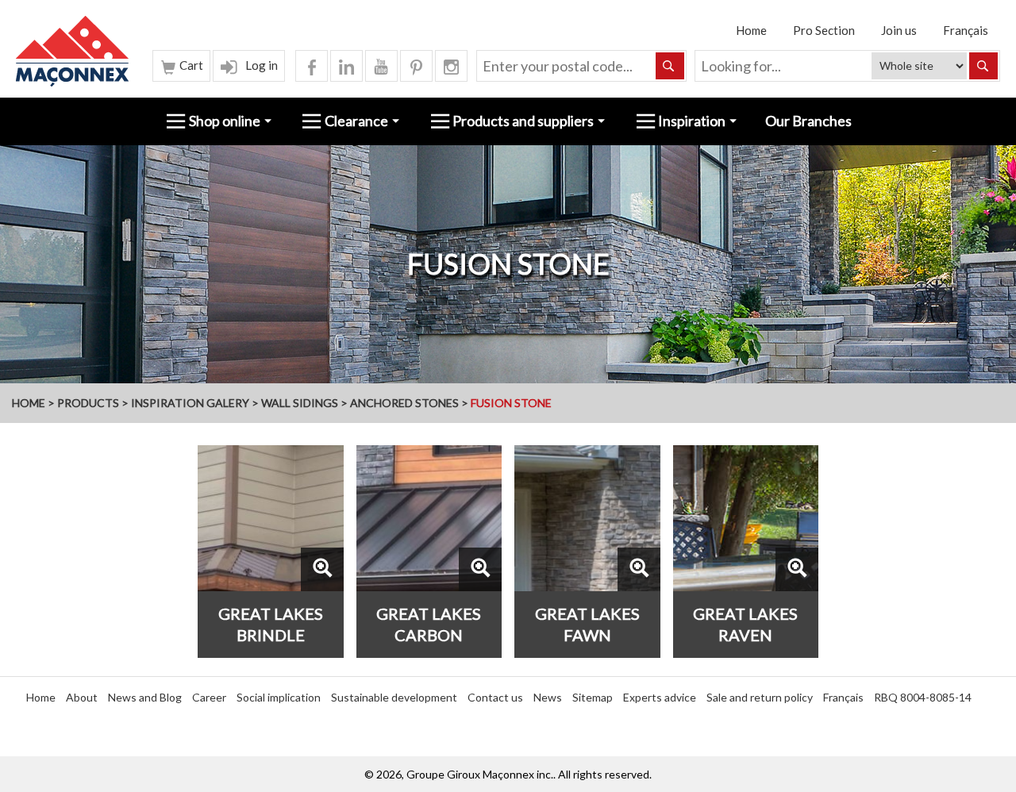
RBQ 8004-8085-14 (923, 697)
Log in (260, 65)
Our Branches (808, 120)
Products (88, 402)
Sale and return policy (759, 697)
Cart (190, 65)
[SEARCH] (983, 65)
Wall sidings (299, 402)
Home (751, 30)
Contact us (495, 697)
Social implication (279, 697)
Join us (899, 30)
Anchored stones (404, 402)
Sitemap (592, 697)
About (82, 697)
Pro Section (824, 30)
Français (965, 30)
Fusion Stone (511, 402)
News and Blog (145, 697)
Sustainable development (394, 697)
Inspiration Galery (190, 402)
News (547, 697)
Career (209, 697)
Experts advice (659, 697)
